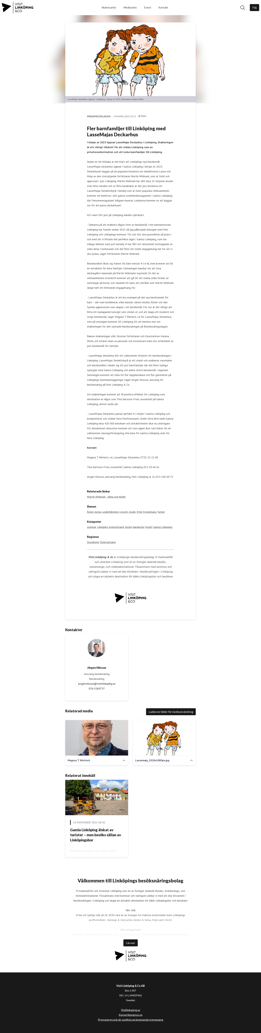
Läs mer (130, 943)
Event (147, 7)
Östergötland (108, 542)
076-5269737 (97, 688)
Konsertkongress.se (130, 1014)
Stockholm (93, 542)
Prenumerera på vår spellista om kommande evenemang (130, 1019)
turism (128, 527)
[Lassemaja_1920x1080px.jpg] (164, 738)
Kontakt (163, 7)
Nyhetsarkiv (109, 7)
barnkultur (139, 527)
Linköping (102, 527)
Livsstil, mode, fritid (130, 512)
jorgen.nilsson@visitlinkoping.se (96, 683)
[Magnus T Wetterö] (96, 738)
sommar (91, 527)
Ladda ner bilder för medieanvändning (171, 711)
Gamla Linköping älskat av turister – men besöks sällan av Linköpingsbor (95, 835)
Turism (161, 512)
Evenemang (149, 512)
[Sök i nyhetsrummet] (242, 7)
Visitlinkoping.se (130, 1010)
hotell (148, 527)
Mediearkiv (130, 7)
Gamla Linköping (162, 527)
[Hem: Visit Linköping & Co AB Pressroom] (17, 7)
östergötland (116, 527)
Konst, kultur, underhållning (103, 512)
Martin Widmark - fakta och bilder (106, 496)
